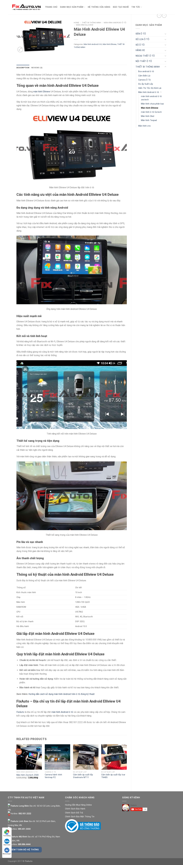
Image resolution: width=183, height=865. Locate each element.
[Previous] (16, 765)
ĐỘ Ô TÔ (140, 44)
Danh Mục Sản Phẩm (71, 7)
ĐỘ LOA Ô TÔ (142, 39)
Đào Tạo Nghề (121, 7)
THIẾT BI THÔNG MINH (148, 66)
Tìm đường (7, 835)
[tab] (22, 68)
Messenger (7, 854)
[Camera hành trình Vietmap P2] (57, 757)
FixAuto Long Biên (19, 806)
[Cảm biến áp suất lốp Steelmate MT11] (86, 757)
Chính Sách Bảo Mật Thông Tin (79, 816)
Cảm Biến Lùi (144, 76)
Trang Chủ (51, 7)
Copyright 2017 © (20, 861)
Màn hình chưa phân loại (152, 104)
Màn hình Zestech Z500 (27, 775)
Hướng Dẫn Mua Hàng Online (78, 805)
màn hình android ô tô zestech (151, 98)
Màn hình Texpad (149, 120)
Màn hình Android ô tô (148, 92)
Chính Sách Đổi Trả (74, 813)
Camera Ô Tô (144, 80)
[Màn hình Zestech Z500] (29, 757)
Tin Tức (135, 7)
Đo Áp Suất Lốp (145, 84)
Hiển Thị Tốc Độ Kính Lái (149, 88)
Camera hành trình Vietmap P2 (53, 776)
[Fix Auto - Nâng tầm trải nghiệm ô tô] (26, 7)
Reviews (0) (37, 68)
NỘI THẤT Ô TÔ (144, 61)
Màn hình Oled (147, 116)
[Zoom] (20, 49)
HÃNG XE (140, 50)
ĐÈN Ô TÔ (141, 33)
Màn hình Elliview (149, 108)
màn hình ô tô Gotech (151, 112)
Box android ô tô (146, 71)
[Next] (127, 765)
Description (22, 68)
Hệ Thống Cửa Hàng (99, 7)
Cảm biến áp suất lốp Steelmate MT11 (83, 776)
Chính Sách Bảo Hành (75, 809)
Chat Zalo (6, 845)
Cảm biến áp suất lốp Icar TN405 (113, 776)
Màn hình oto (144, 126)
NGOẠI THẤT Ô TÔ (145, 55)
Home (76, 22)
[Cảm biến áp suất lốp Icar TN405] (114, 757)
